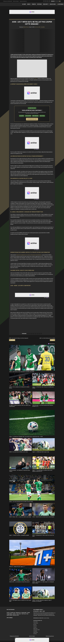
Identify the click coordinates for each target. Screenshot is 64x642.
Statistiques (39, 4)
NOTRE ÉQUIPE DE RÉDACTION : (37, 620)
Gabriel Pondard (35, 632)
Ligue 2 (36, 78)
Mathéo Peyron (26, 27)
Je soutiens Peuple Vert (32, 119)
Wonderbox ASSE (16, 615)
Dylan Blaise (35, 633)
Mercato (28, 4)
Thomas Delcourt (35, 623)
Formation (34, 4)
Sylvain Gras (35, 625)
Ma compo (24, 4)
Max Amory (34, 624)
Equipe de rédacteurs (23, 1)
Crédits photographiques (50, 636)
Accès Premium (60, 4)
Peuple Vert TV (45, 4)
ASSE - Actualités (41, 27)
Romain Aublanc (35, 621)
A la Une (36, 27)
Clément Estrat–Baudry (36, 629)
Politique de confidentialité (7, 1)
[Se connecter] (60, 1)
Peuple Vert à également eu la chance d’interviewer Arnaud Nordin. (28, 254)
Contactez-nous (53, 4)
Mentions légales (16, 1)
